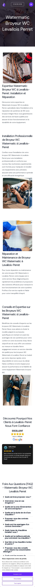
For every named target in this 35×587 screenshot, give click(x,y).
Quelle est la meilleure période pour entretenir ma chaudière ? (17, 537)
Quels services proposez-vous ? (18, 497)
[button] (17, 4)
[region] (17, 571)
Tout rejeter (17, 583)
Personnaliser (17, 579)
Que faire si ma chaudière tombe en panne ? (18, 543)
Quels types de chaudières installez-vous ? (16, 531)
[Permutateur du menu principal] (31, 4)
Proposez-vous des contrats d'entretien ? (16, 519)
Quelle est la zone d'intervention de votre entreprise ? (18, 508)
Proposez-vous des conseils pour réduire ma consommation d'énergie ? (17, 550)
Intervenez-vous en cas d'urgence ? (14, 502)
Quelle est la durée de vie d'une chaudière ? (18, 513)
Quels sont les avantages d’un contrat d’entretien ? (17, 525)
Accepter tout (17, 574)
